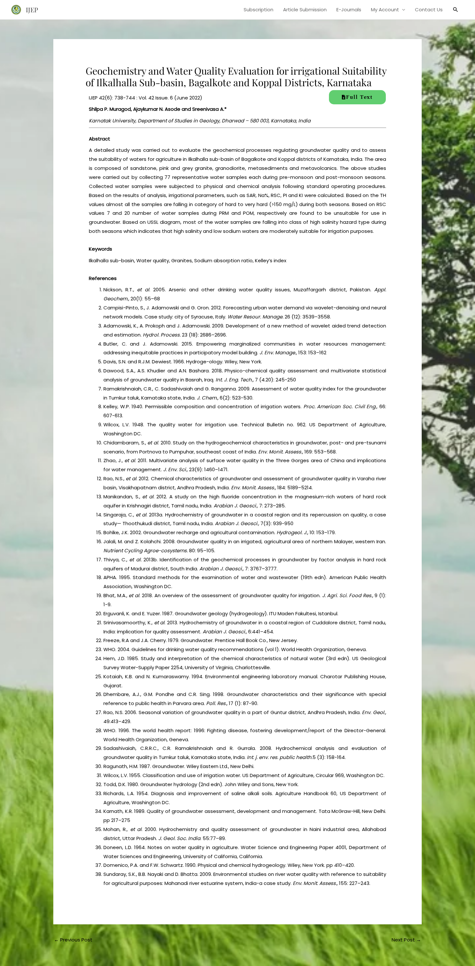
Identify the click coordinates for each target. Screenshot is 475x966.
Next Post (406, 939)
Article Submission (305, 9)
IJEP (32, 9)
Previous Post (73, 939)
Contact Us (429, 9)
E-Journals (348, 9)
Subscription (258, 9)
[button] (455, 9)
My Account (385, 9)
